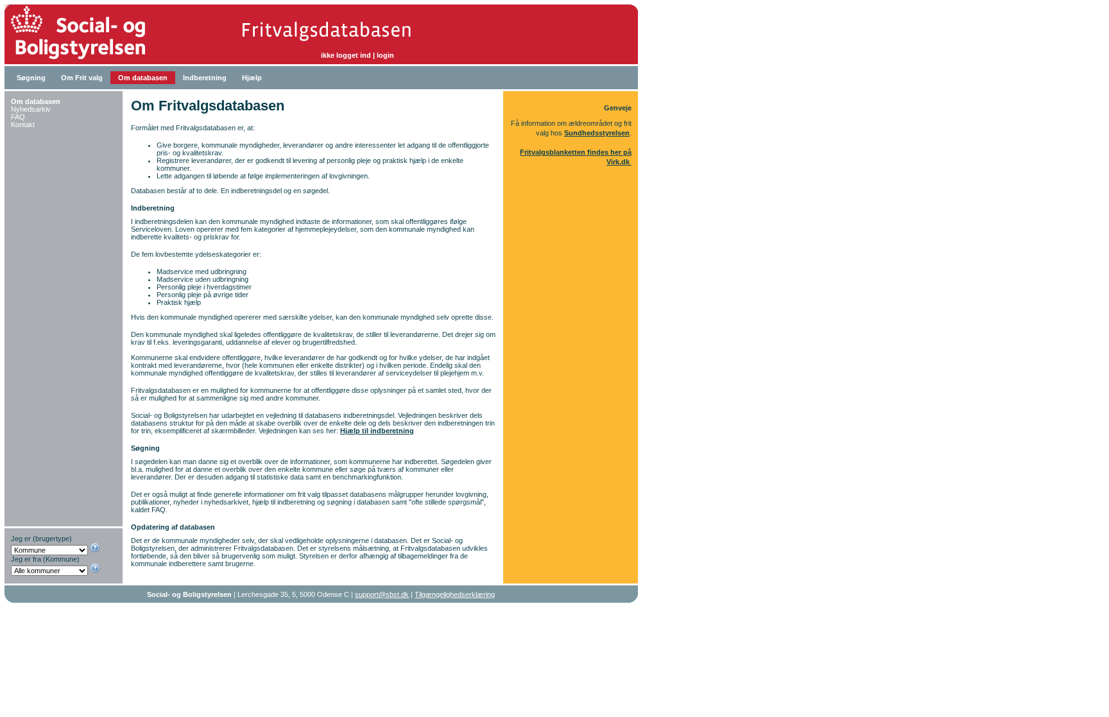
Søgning (31, 78)
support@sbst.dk (382, 594)
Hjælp (252, 78)
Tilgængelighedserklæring (455, 594)
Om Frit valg (82, 78)
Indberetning (205, 78)
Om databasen (143, 78)
